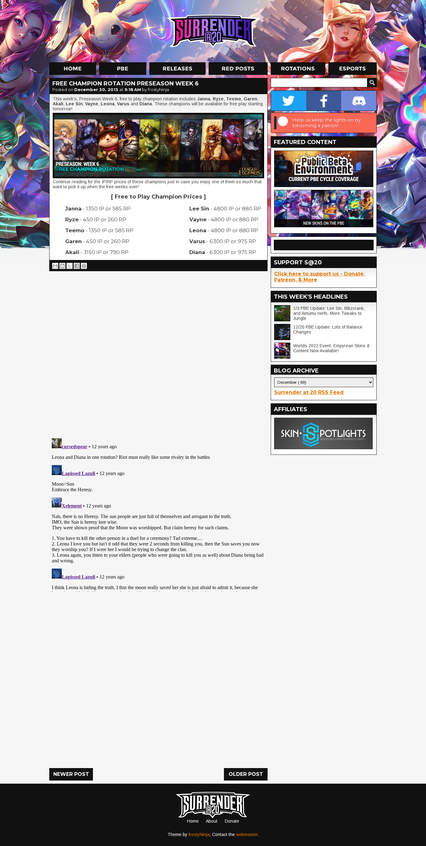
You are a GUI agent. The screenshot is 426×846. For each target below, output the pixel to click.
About (211, 821)
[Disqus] (158, 514)
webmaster (247, 834)
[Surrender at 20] (213, 31)
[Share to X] (69, 266)
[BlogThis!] (62, 266)
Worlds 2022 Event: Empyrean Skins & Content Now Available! (331, 348)
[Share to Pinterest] (84, 266)
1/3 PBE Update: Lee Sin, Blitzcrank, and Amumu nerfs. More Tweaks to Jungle (329, 313)
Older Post (246, 774)
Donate (232, 821)
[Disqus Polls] (158, 352)
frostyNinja (199, 834)
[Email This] (55, 266)
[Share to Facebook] (77, 266)
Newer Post (71, 774)
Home (193, 821)
